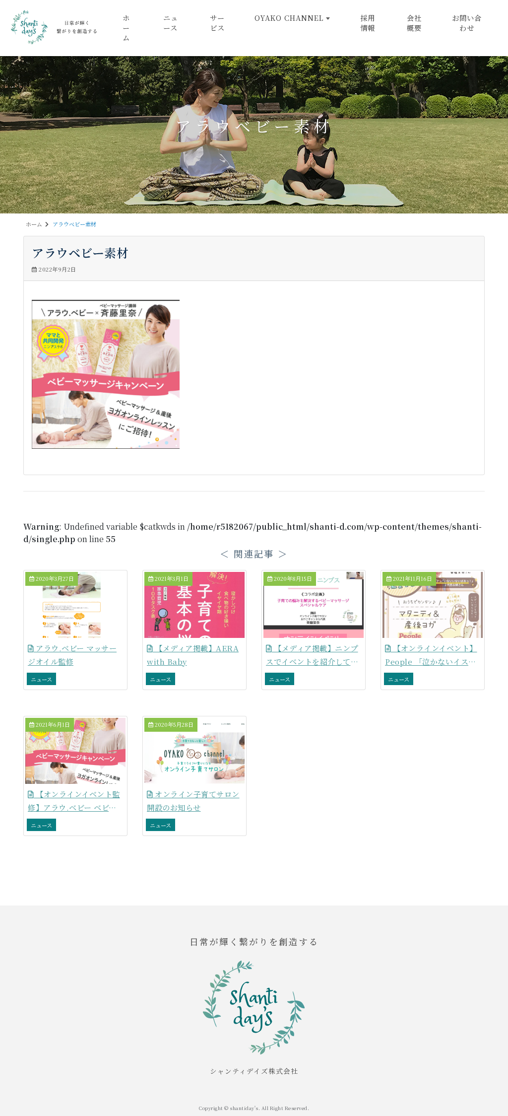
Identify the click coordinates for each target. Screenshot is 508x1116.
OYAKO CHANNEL (288, 17)
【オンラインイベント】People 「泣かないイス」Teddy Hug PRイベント (431, 662)
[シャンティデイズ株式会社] (55, 26)
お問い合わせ (467, 22)
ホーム (126, 27)
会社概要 (414, 22)
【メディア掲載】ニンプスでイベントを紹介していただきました (312, 662)
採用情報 (367, 22)
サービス (217, 22)
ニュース (170, 22)
